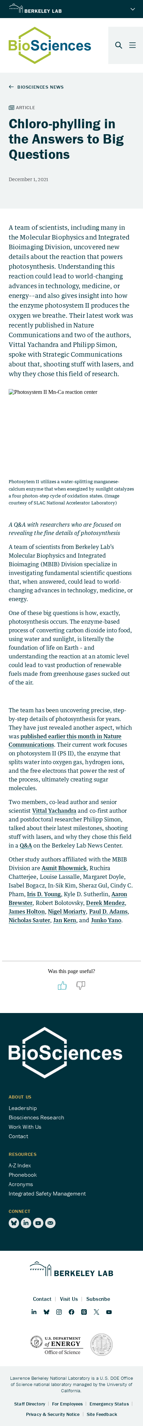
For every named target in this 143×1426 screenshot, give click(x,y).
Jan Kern (64, 920)
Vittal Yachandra (54, 810)
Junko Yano (106, 920)
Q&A (26, 845)
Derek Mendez (105, 902)
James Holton (27, 911)
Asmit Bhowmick (64, 868)
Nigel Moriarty (67, 911)
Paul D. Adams (108, 911)
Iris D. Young (44, 894)
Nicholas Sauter (29, 920)
